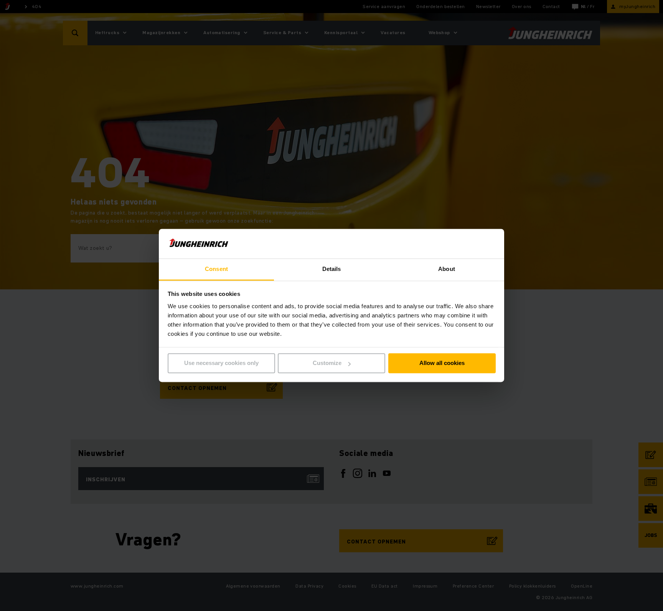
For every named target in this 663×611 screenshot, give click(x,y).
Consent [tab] (216, 269)
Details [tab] (331, 269)
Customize (327, 363)
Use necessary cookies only (221, 363)
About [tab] (446, 269)
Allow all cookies (442, 363)
